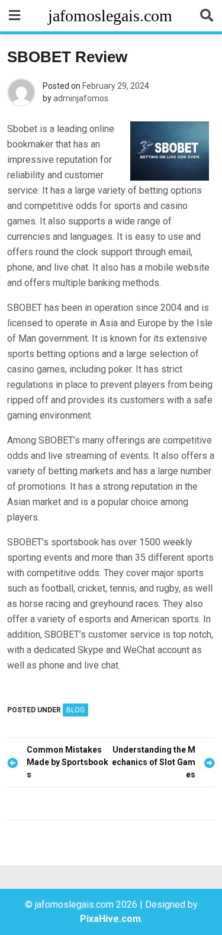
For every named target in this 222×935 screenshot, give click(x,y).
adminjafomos (80, 98)
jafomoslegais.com (110, 16)
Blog (75, 710)
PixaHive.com (110, 918)
